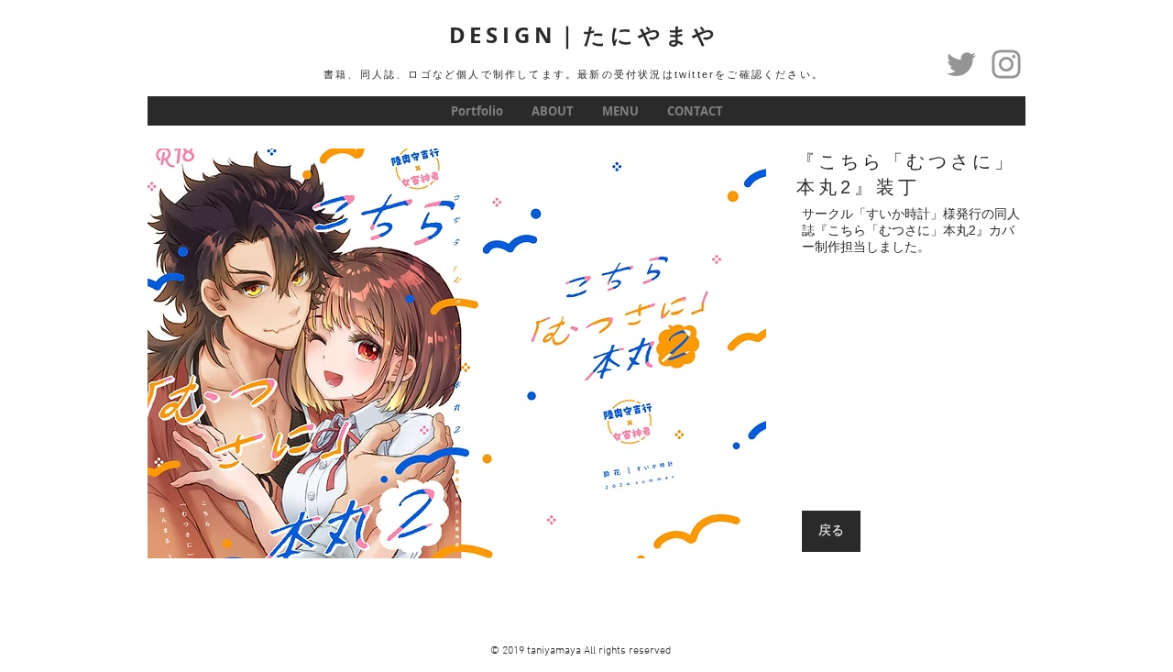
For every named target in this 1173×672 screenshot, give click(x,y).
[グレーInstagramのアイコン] (1006, 64)
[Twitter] (961, 64)
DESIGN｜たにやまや (584, 34)
